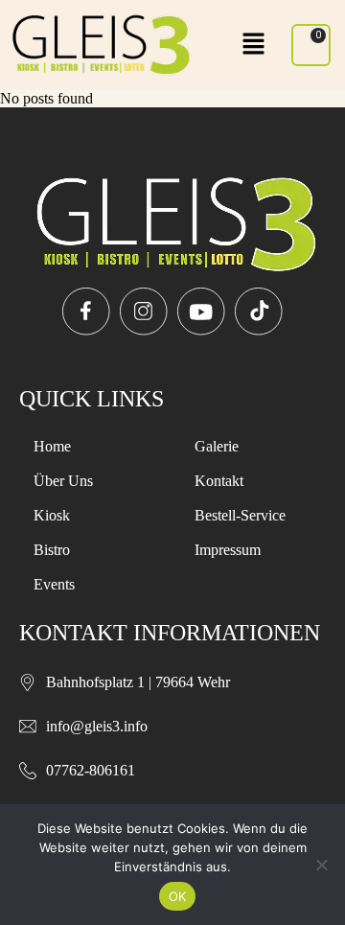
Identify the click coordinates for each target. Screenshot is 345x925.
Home (52, 446)
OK (178, 896)
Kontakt (219, 481)
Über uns (63, 481)
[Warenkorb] (311, 45)
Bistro (52, 550)
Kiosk (52, 515)
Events (54, 584)
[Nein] (321, 864)
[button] (254, 45)
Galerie (217, 446)
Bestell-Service (240, 515)
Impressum (228, 550)
